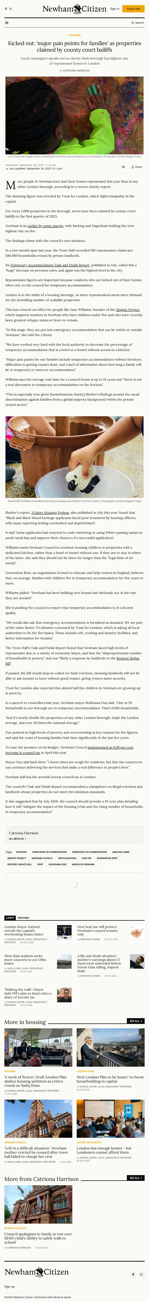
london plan (85, 1071)
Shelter (86, 858)
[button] (9, 1286)
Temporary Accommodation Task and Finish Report (49, 265)
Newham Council (42, 858)
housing (75, 35)
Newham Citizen (90, 939)
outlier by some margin (45, 226)
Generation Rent (107, 858)
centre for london (89, 1142)
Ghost (57, 1297)
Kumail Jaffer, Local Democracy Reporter (33, 1090)
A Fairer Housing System (50, 512)
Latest (10, 917)
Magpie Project (128, 309)
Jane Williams (121, 852)
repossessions (67, 858)
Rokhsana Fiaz (58, 864)
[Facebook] (5, 8)
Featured (23, 917)
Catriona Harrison (76, 70)
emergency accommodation (89, 852)
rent (40, 864)
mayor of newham (83, 864)
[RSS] (10, 8)
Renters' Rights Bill (19, 864)
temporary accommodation (49, 852)
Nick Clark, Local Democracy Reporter (31, 1161)
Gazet (67, 1297)
